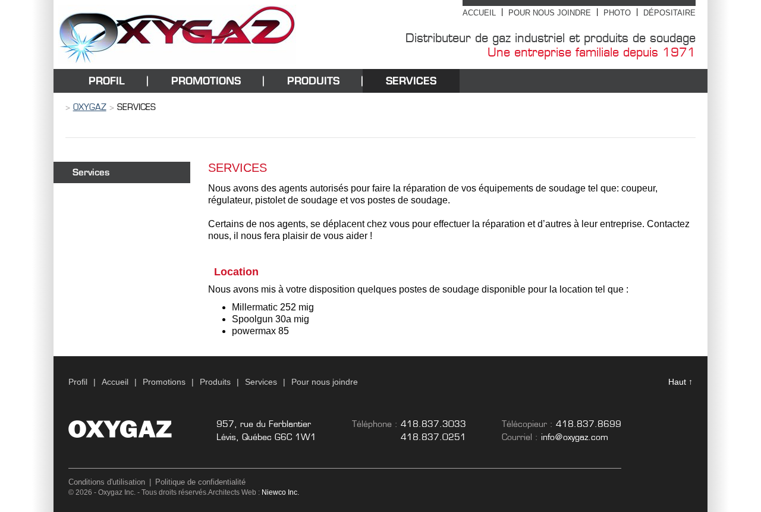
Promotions (206, 80)
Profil (107, 80)
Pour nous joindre (549, 12)
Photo (617, 12)
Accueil (479, 12)
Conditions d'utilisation (106, 482)
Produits (313, 80)
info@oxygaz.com (574, 437)
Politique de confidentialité (200, 482)
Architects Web (232, 492)
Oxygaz (89, 107)
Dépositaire (669, 12)
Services (411, 80)
